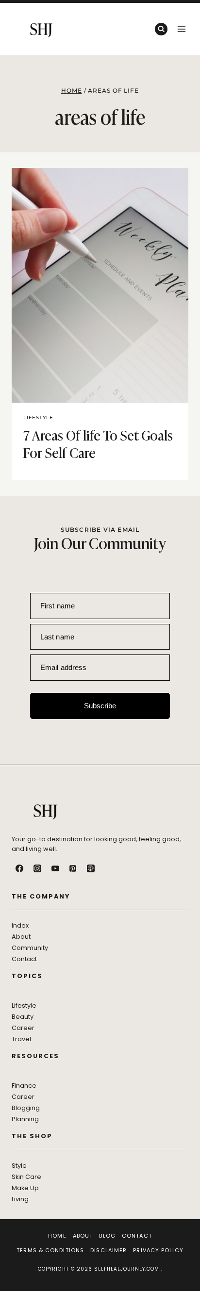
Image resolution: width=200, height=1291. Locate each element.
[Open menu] (181, 28)
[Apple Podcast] (91, 868)
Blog (107, 1236)
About (83, 1236)
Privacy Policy (158, 1250)
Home (57, 1236)
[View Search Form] (161, 29)
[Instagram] (37, 868)
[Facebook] (19, 868)
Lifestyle (38, 417)
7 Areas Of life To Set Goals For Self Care (98, 443)
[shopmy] (109, 868)
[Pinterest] (73, 868)
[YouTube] (55, 868)
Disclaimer (108, 1250)
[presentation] (100, 285)
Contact (137, 1236)
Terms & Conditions (50, 1250)
